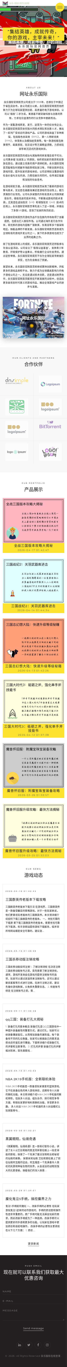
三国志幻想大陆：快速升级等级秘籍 (33, 666)
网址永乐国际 (33, 56)
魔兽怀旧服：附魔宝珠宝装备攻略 (33, 791)
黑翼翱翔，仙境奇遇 (21, 1139)
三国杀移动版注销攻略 (22, 959)
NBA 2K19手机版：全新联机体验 (30, 1079)
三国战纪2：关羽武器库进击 (33, 606)
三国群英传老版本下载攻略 (26, 899)
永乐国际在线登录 (50, 1355)
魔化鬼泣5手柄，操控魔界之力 (28, 1199)
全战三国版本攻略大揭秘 (33, 546)
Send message (33, 1328)
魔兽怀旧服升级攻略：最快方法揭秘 (33, 851)
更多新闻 (33, 1243)
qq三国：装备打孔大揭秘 (25, 1019)
